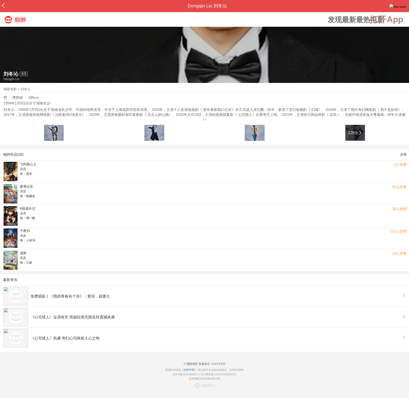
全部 (403, 154)
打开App (386, 19)
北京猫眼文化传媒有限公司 (204, 378)
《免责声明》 (189, 369)
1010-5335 (218, 364)
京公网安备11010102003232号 (218, 374)
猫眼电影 (10, 89)
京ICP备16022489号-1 (186, 374)
